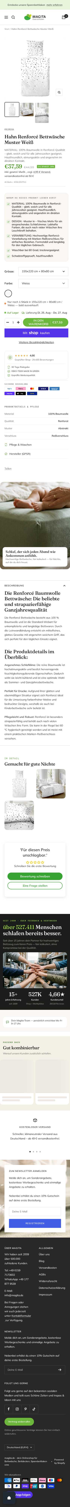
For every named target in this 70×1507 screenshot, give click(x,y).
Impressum (45, 1294)
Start (6, 29)
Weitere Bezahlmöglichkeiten (36, 342)
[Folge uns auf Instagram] (17, 1409)
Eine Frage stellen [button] (35, 885)
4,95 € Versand (41, 171)
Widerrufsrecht (48, 1281)
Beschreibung (14, 585)
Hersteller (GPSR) (19, 453)
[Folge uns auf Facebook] (8, 1409)
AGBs (42, 1274)
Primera (9, 129)
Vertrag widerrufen (19, 1421)
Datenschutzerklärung (52, 1288)
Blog (41, 1261)
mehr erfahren (54, 4)
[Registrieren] (59, 1369)
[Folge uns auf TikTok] (34, 1409)
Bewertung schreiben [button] (35, 876)
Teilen (7, 468)
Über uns (44, 1254)
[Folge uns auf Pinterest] (25, 1409)
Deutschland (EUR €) (17, 1447)
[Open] (9, 1498)
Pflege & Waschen (20, 444)
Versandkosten (48, 1267)
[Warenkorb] (64, 17)
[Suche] (13, 17)
